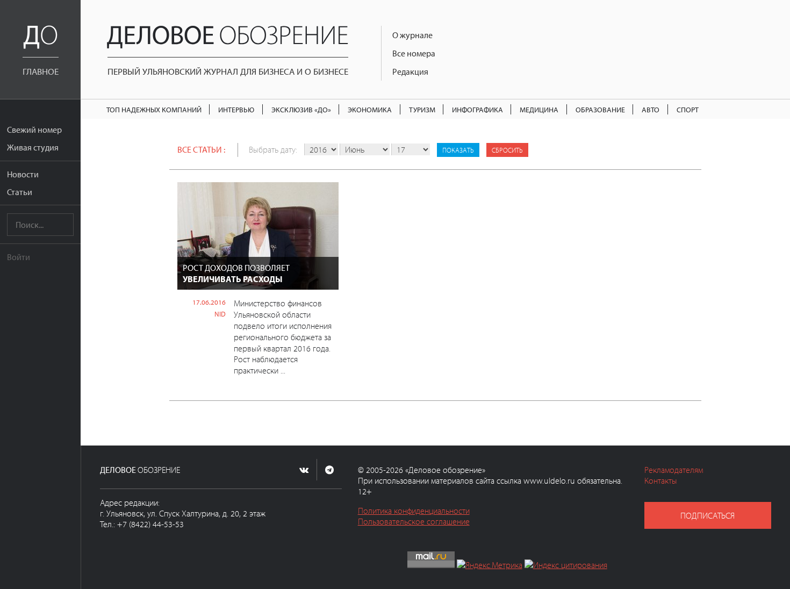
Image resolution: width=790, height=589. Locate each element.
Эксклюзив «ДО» (301, 109)
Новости (23, 174)
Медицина (539, 109)
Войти (18, 257)
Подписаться (707, 515)
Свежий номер (34, 129)
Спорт (688, 109)
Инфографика (477, 109)
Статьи (19, 191)
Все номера (413, 53)
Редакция (410, 71)
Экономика (370, 109)
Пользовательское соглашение (414, 521)
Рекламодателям (673, 469)
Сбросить (507, 150)
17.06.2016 (209, 302)
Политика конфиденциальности (414, 510)
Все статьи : (201, 149)
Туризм (422, 109)
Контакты (660, 480)
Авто (650, 109)
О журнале (412, 35)
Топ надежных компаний (154, 109)
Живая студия (33, 147)
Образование (600, 109)
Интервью (236, 109)
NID (220, 314)
